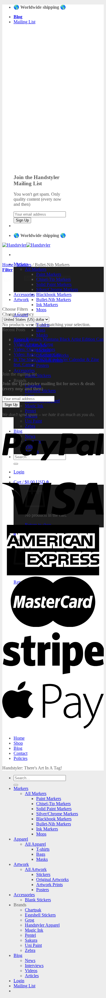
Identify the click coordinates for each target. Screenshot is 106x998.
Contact (20, 753)
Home (7, 264)
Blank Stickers (38, 375)
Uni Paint (33, 421)
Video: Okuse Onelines (34, 349)
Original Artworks (52, 879)
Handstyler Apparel (42, 925)
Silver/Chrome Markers (57, 289)
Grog (29, 920)
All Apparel (35, 844)
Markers (24, 264)
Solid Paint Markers (54, 284)
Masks (42, 335)
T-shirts (42, 849)
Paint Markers (48, 798)
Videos (31, 970)
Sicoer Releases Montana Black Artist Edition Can (58, 339)
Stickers (43, 874)
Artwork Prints (49, 884)
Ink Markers (47, 304)
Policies (20, 758)
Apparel (21, 839)
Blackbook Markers (54, 294)
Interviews (34, 965)
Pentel (30, 410)
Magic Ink (34, 405)
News (30, 960)
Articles (32, 975)
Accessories (24, 370)
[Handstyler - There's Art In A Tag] (26, 245)
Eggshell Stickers (40, 915)
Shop (18, 743)
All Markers (35, 269)
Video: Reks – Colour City (37, 354)
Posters (42, 365)
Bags (40, 330)
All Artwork (36, 869)
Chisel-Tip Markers (53, 803)
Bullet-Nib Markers (53, 299)
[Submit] (16, 785)
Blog (18, 748)
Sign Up (22, 220)
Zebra (30, 950)
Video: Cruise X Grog (33, 344)
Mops (41, 309)
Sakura (31, 940)
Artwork (21, 299)
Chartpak (33, 909)
